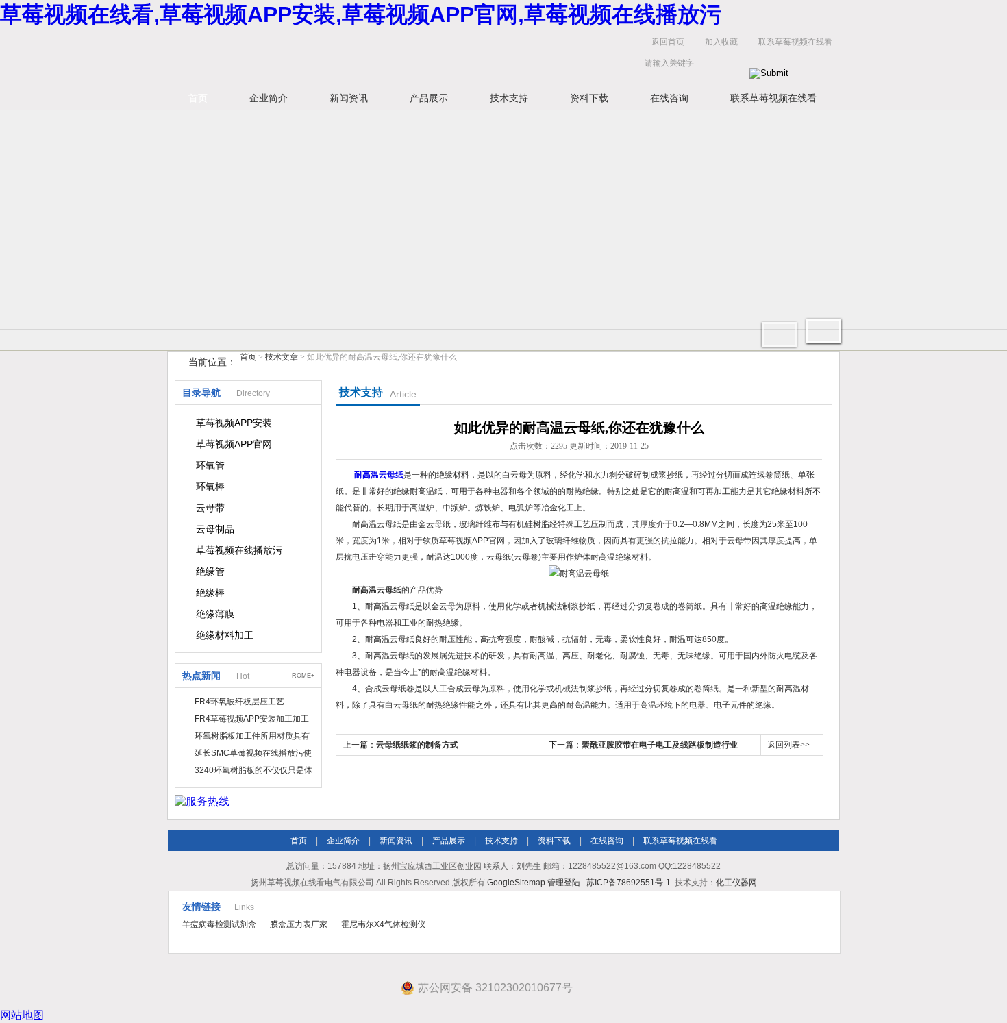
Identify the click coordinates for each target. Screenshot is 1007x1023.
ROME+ (303, 675)
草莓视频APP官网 (234, 444)
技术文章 (281, 357)
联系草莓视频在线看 (795, 42)
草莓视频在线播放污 (239, 550)
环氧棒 (210, 486)
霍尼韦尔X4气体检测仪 (383, 924)
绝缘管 (210, 571)
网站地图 (22, 1015)
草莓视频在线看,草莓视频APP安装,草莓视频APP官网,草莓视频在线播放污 (360, 14)
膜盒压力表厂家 (298, 924)
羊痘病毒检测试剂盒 (219, 924)
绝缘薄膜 (215, 613)
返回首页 (667, 42)
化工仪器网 (736, 882)
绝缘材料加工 (224, 635)
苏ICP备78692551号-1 (628, 882)
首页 (198, 98)
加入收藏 (721, 42)
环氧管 (210, 465)
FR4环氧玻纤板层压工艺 (239, 701)
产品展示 (429, 98)
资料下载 (589, 98)
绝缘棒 (210, 592)
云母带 (210, 507)
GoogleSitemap (516, 882)
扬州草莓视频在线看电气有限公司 (380, 56)
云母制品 (215, 528)
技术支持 (509, 98)
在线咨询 (669, 98)
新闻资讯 (349, 98)
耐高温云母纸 (378, 475)
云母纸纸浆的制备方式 (417, 745)
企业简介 (268, 98)
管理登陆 (563, 882)
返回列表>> (788, 745)
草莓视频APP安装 (234, 422)
